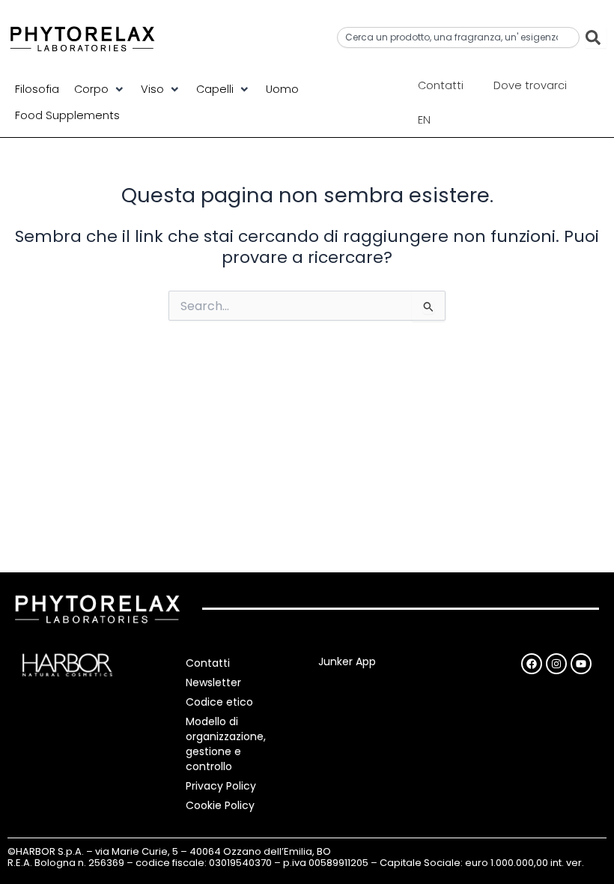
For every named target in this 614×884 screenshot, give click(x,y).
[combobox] (458, 37)
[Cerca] (596, 37)
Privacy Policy (221, 785)
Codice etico (219, 701)
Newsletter (213, 682)
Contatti (440, 85)
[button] (100, 89)
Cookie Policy (220, 805)
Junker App (347, 661)
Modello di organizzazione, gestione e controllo (226, 744)
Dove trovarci (530, 85)
